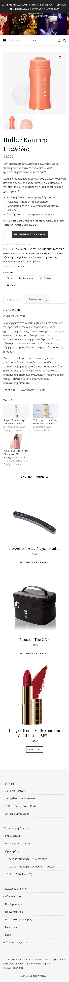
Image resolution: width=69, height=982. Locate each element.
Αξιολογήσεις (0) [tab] (37, 299)
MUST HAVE (9, 253)
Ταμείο (7, 934)
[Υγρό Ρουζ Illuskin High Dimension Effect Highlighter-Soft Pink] (16, 441)
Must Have (11, 927)
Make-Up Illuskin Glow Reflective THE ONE (45, 421)
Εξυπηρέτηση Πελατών (16, 828)
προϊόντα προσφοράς (45, 257)
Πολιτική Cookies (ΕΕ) (19, 874)
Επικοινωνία (12, 835)
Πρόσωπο (37, 261)
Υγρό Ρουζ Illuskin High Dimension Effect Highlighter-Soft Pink (15, 454)
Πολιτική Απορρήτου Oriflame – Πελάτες (30, 866)
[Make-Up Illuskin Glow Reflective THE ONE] (46, 411)
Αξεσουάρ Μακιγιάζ (13, 257)
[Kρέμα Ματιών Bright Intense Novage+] (16, 411)
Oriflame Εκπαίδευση (17, 813)
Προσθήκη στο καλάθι (30, 234)
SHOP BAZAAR (43, 253)
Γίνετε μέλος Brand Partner (19, 798)
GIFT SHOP (35, 249)
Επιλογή (34, 749)
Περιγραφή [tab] (13, 299)
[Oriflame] (34, 18)
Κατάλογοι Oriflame (15, 888)
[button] (60, 58)
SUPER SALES (58, 253)
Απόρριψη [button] (53, 8)
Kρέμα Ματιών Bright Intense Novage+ (14, 421)
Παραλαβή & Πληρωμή (18, 843)
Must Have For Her (25, 253)
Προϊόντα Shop (14, 911)
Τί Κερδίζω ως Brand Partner (22, 806)
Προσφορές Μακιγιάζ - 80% (17, 261)
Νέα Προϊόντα (13, 904)
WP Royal (42, 975)
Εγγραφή (8, 783)
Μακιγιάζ (28, 257)
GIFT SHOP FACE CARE (53, 249)
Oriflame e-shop (12, 896)
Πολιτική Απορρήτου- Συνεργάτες (27, 858)
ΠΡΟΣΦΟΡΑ (18, 266)
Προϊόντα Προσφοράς (18, 919)
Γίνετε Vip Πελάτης (14, 790)
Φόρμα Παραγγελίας (15, 942)
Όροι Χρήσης (12, 851)
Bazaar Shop (22, 249)
